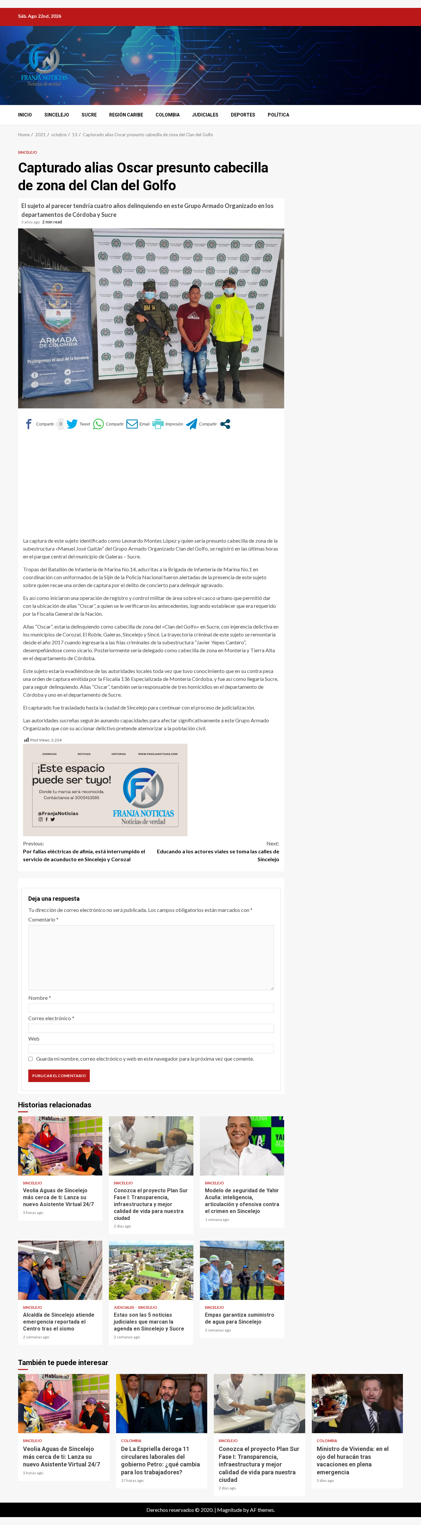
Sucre (89, 114)
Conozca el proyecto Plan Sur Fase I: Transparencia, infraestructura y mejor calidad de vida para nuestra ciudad (151, 1146)
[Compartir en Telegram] (201, 424)
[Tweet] (78, 424)
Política (278, 114)
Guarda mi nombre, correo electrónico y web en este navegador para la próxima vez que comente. (145, 1058)
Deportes (243, 114)
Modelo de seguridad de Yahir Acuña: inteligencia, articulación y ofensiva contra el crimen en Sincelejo (242, 1146)
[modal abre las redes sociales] (225, 424)
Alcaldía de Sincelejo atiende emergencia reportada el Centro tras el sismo (60, 1270)
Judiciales (205, 114)
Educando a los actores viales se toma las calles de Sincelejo (218, 851)
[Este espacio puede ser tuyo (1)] (105, 789)
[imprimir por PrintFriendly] (167, 424)
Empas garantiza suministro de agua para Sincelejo (242, 1270)
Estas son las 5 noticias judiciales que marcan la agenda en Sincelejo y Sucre (151, 1270)
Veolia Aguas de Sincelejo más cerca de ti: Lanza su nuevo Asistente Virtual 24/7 (60, 1146)
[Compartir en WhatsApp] (108, 424)
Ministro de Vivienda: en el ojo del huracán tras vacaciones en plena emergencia (357, 1403)
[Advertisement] (151, 486)
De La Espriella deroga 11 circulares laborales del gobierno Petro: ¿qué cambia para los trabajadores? (162, 1403)
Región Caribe (126, 114)
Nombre (39, 998)
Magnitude (229, 1510)
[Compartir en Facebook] (38, 424)
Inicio (25, 114)
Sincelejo (56, 114)
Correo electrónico (51, 1018)
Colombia (168, 114)
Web (33, 1038)
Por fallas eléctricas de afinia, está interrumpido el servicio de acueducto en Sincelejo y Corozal (84, 851)
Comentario (43, 919)
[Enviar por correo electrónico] (138, 424)
